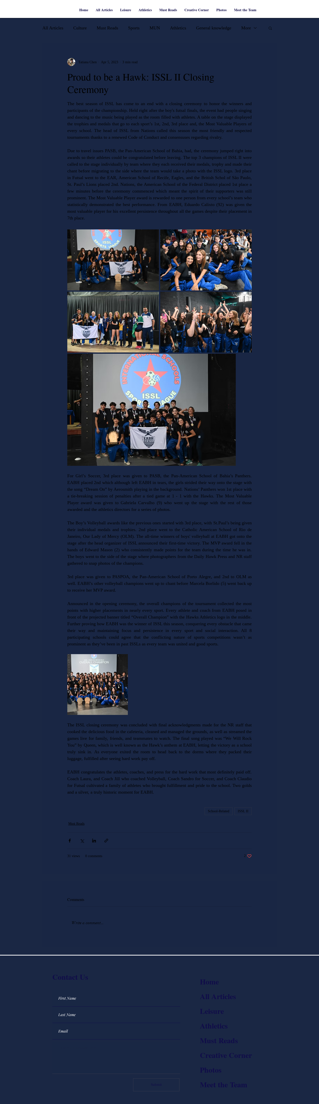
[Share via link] (106, 840)
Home (209, 981)
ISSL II (243, 811)
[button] (270, 28)
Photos (211, 1069)
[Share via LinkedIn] (94, 840)
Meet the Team (223, 1084)
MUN (155, 27)
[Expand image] (113, 259)
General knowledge (213, 27)
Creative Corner (226, 1054)
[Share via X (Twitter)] (82, 840)
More (246, 27)
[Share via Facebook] (69, 840)
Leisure (212, 1010)
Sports (134, 27)
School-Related (218, 811)
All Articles (52, 27)
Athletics (178, 27)
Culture (80, 27)
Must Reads (107, 27)
